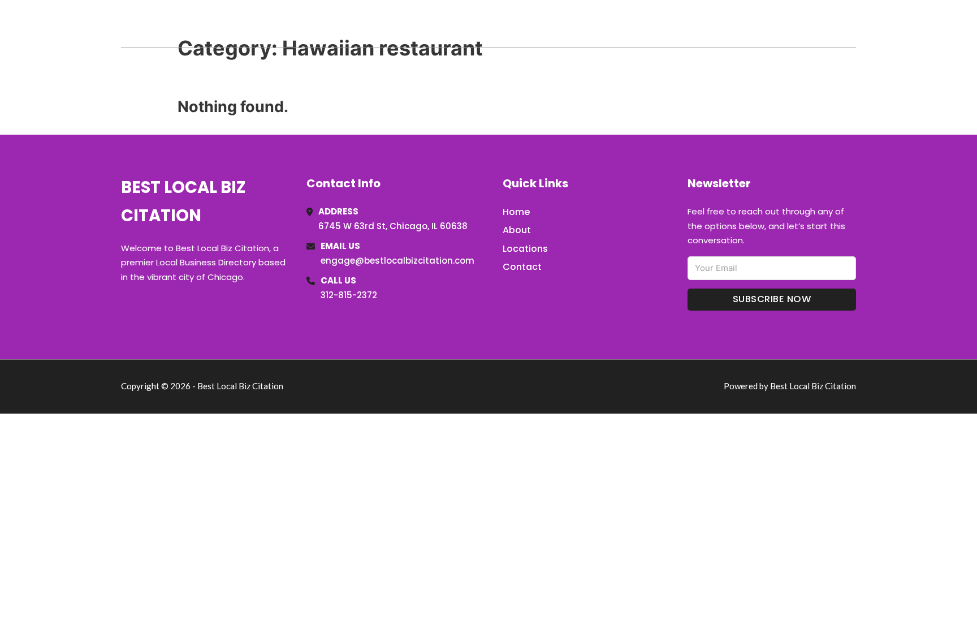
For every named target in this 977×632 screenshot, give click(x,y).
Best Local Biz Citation (236, 23)
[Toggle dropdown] (852, 24)
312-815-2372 (349, 295)
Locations (776, 23)
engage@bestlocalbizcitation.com (397, 260)
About (517, 230)
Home (725, 23)
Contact (522, 266)
